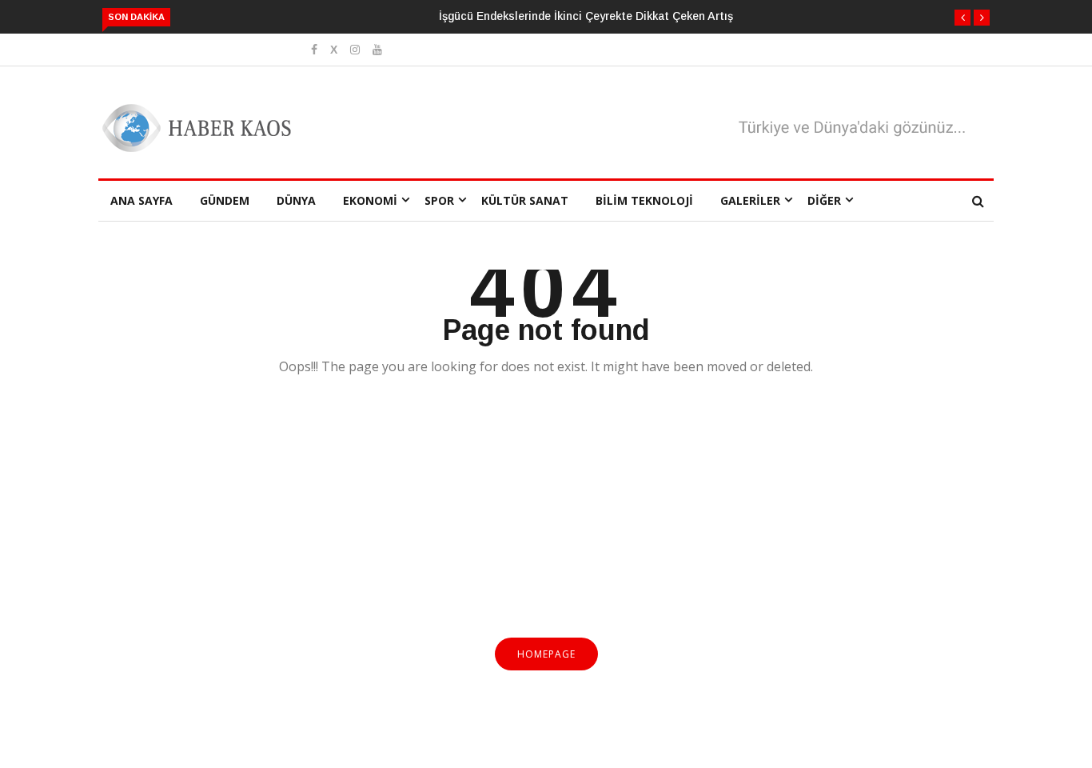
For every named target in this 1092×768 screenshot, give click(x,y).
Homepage (546, 654)
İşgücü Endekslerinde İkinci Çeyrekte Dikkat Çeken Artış (586, 16)
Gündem (224, 200)
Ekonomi (370, 200)
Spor (439, 200)
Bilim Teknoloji (644, 200)
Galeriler (750, 200)
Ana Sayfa (141, 200)
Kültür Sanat (524, 200)
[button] (962, 18)
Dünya (296, 200)
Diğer (824, 200)
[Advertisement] (546, 516)
